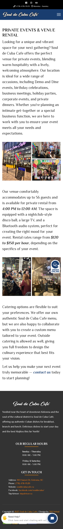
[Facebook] (26, 3)
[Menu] (59, 14)
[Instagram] (31, 3)
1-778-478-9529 (23, 6)
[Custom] (36, 3)
